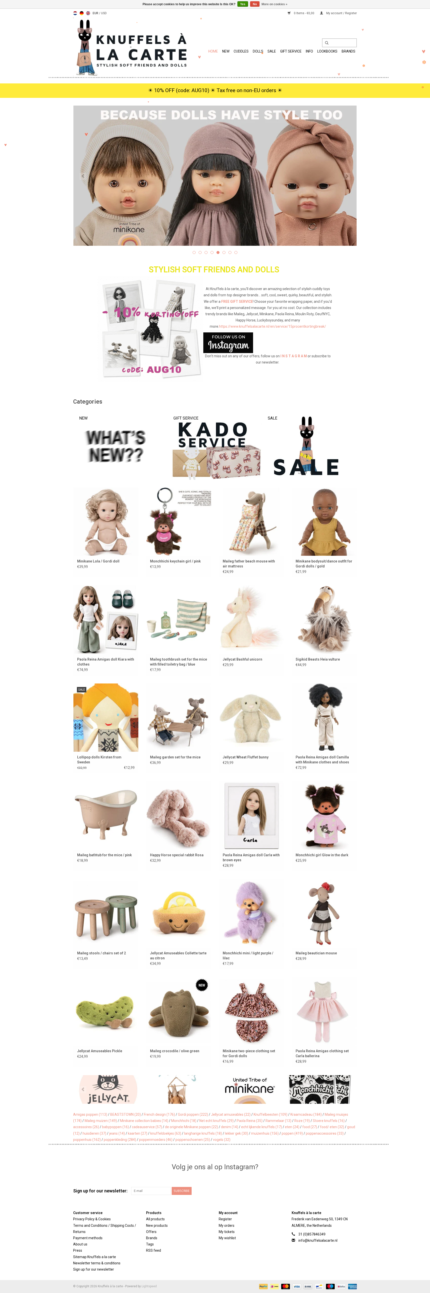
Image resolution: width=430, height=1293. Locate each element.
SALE (272, 51)
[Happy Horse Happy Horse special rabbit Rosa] (179, 815)
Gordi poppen (193, 1114)
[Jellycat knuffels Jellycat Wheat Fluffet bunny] (251, 717)
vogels (221, 1140)
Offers (151, 1232)
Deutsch (82, 13)
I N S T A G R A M (293, 356)
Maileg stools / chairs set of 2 (101, 953)
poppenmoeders (155, 1140)
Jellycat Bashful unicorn (242, 659)
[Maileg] (124, 1089)
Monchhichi (183, 1121)
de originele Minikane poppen (191, 1127)
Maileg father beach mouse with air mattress (249, 563)
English (88, 13)
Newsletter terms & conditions (96, 1263)
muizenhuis (265, 1133)
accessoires (86, 1127)
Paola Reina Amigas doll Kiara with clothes (105, 661)
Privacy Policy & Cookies (92, 1219)
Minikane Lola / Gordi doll (98, 561)
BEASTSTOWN (125, 1114)
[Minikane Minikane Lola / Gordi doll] (106, 521)
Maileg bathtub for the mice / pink (104, 855)
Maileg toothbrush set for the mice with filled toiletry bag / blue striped (178, 662)
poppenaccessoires (325, 1133)
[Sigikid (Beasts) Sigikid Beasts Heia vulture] (324, 619)
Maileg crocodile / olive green (174, 1051)
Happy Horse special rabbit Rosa (177, 855)
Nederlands (75, 13)
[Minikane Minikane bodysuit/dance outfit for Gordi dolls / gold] (324, 521)
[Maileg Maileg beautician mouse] (324, 913)
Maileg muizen (101, 1121)
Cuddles (241, 51)
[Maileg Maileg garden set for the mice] (179, 717)
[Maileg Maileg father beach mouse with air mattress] (251, 521)
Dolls (258, 51)
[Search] (324, 43)
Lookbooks (327, 51)
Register (225, 1219)
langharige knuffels (203, 1133)
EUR (96, 13)
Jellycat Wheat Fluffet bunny (246, 757)
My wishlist (227, 1238)
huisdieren (94, 1133)
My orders (226, 1226)
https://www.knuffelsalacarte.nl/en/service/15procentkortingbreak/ (272, 326)
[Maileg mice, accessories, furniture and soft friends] (277, 176)
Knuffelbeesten (270, 1114)
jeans (117, 1133)
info (309, 51)
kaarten (137, 1133)
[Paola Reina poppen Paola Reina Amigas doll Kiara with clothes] (106, 619)
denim (229, 1127)
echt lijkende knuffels (261, 1127)
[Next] (347, 176)
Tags (150, 1244)
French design (159, 1114)
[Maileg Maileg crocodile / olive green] (179, 1011)
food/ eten (332, 1127)
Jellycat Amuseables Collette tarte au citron (178, 955)
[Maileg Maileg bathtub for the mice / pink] (106, 815)
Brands (348, 51)
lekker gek (236, 1133)
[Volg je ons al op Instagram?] (215, 342)
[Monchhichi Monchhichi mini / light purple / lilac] (251, 913)
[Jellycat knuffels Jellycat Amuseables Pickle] (106, 1011)
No (255, 4)
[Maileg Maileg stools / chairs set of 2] (106, 913)
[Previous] (83, 176)
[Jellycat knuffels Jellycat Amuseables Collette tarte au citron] (179, 913)
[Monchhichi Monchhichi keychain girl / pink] (179, 521)
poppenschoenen (192, 1140)
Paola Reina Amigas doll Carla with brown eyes (251, 857)
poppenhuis (87, 1140)
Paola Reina (250, 1121)
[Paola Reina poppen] (336, 1089)
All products (155, 1219)
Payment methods (88, 1238)
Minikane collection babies (144, 1121)
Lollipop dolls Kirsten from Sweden (99, 759)
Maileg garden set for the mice (175, 757)
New (225, 51)
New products (157, 1226)
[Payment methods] (263, 1286)
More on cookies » (274, 4)
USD (104, 13)
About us (80, 1244)
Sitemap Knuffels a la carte (94, 1257)
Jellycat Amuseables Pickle (99, 1051)
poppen (292, 1133)
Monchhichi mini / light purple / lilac (248, 955)
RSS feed (153, 1250)
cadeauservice (147, 1127)
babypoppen (115, 1127)
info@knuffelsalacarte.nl (317, 1240)
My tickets (227, 1232)
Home (213, 51)
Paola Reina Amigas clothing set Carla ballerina (322, 1053)
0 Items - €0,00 (304, 13)
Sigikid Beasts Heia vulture (318, 659)
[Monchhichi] (265, 1089)
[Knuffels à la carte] (130, 47)
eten (292, 1127)
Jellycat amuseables (231, 1114)
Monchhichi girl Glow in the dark (322, 855)
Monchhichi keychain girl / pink (175, 561)
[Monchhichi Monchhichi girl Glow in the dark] (324, 815)
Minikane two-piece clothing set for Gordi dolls (249, 1053)
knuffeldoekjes (165, 1133)
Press (77, 1250)
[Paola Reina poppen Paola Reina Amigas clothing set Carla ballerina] (324, 1011)
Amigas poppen (90, 1114)
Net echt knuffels (216, 1121)
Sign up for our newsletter (93, 1269)
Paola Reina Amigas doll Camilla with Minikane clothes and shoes (322, 759)
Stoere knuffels (329, 1121)
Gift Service (291, 51)
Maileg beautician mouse (316, 953)
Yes (242, 4)
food (309, 1127)
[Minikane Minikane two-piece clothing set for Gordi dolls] (251, 1011)
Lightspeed (149, 1286)
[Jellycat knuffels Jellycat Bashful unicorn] (251, 619)
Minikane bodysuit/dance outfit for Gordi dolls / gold (324, 563)
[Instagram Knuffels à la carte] (353, 1191)
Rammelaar (278, 1121)
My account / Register (341, 13)
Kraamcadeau (306, 1114)
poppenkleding (120, 1140)
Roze (302, 1121)
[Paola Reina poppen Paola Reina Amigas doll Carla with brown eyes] (251, 815)
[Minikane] (195, 1089)
